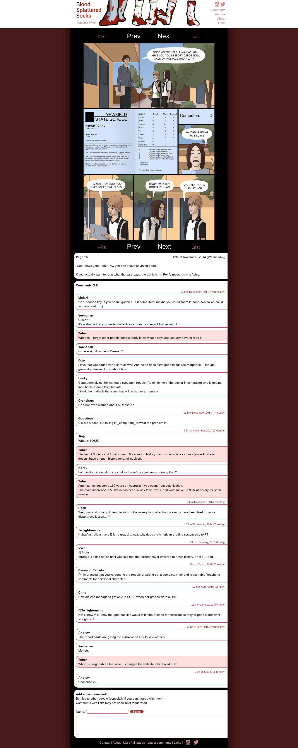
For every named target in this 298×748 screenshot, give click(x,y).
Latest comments (159, 742)
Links (221, 23)
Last (196, 36)
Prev (133, 36)
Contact (105, 742)
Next (164, 36)
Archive (220, 14)
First (102, 36)
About (221, 18)
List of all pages (134, 742)
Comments (217, 10)
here (158, 274)
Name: (80, 711)
